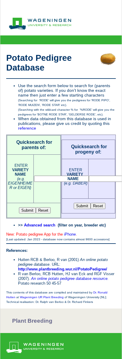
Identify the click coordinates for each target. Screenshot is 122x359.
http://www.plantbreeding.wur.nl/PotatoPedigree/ (62, 269)
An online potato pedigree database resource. (70, 278)
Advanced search (39, 225)
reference (27, 128)
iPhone (70, 234)
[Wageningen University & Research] (40, 28)
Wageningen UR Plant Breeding (42, 297)
